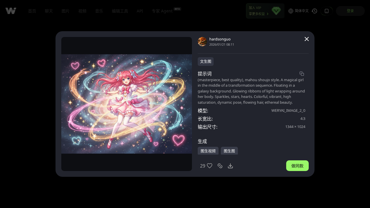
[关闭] (307, 39)
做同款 (297, 165)
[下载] (230, 166)
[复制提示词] (301, 73)
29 (202, 166)
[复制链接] (220, 166)
